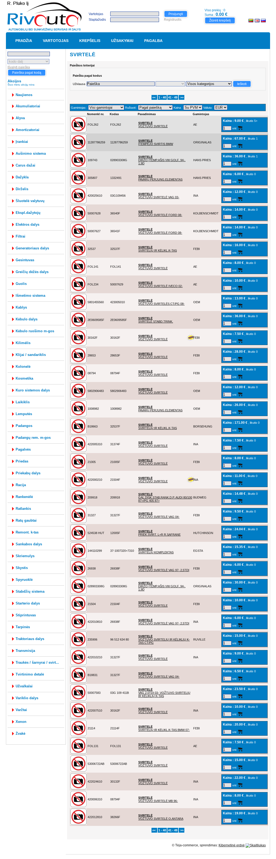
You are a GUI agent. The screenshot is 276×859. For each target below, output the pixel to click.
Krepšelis (89, 40)
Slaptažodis (97, 20)
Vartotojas (96, 14)
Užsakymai (122, 40)
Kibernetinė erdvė (232, 845)
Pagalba (153, 40)
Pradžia (23, 40)
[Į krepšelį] (239, 128)
